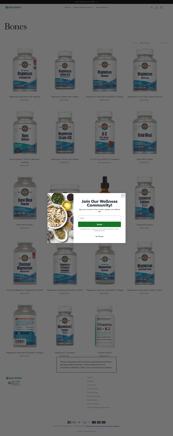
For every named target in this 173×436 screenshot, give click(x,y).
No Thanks (100, 236)
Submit (99, 224)
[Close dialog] (123, 195)
